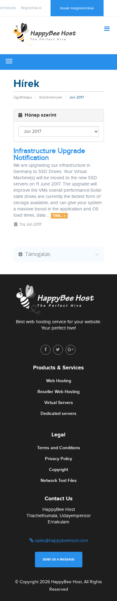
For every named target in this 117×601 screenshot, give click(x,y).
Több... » (59, 216)
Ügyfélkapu (22, 97)
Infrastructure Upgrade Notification (49, 154)
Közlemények (50, 97)
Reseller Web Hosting (58, 391)
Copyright (58, 469)
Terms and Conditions (58, 447)
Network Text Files (59, 480)
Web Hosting (58, 380)
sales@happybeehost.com (61, 540)
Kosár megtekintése (77, 8)
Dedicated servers (58, 413)
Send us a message (59, 559)
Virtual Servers (58, 402)
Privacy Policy (58, 458)
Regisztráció (31, 8)
